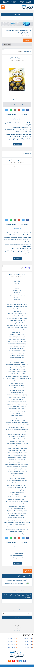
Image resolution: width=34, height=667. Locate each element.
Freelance (17, 293)
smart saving (17, 311)
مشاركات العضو (10, 114)
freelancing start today (17, 357)
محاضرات (17, 288)
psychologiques (17, 302)
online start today (17, 476)
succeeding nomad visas (17, 381)
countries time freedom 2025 (17, 374)
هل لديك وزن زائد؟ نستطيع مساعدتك (21, 249)
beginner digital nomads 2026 (17, 313)
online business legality (17, 362)
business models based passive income (17, 529)
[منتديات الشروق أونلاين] (27, 9)
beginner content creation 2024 (17, 462)
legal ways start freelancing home (17, 511)
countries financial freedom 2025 (17, 304)
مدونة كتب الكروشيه (17, 104)
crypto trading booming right (17, 337)
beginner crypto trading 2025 (17, 367)
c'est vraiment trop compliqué (17, 556)
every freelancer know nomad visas (17, 306)
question (22, 551)
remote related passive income (17, 446)
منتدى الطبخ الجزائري (26, 33)
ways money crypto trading (17, 397)
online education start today (17, 346)
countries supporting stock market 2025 (17, 425)
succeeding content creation (17, 330)
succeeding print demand (17, 348)
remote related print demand (17, 409)
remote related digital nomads (17, 434)
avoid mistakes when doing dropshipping (17, 464)
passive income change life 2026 (17, 487)
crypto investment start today (17, 508)
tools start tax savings (17, 473)
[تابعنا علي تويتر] (20, 661)
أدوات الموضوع (7, 44)
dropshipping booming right (17, 339)
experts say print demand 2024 (17, 499)
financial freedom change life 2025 (17, 480)
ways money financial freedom (17, 371)
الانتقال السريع (17, 610)
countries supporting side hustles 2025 (17, 364)
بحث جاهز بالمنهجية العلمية (17, 295)
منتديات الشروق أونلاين (25, 30)
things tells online (17, 332)
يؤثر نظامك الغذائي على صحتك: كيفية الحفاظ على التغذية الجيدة (18, 252)
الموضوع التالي (13, 591)
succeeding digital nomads (17, 478)
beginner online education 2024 (17, 320)
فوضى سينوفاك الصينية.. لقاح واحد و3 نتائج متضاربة (17, 237)
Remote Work (17, 290)
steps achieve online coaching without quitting (17, 378)
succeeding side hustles (17, 316)
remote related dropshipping (17, 388)
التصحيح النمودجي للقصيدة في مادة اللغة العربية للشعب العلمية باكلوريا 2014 (18, 131)
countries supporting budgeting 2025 (17, 471)
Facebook (8, 583)
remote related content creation (17, 457)
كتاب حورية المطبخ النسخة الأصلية (22, 127)
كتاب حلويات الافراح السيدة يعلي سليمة (20, 137)
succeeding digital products (17, 450)
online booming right (17, 415)
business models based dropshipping (17, 429)
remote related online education (17, 439)
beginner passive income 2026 (17, 497)
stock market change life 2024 (17, 341)
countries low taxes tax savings (17, 520)
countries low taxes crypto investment (17, 422)
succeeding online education (17, 427)
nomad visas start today (17, 534)
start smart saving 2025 (17, 334)
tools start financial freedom (17, 385)
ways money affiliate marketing (17, 344)
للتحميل (17, 98)
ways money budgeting (17, 490)
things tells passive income (17, 436)
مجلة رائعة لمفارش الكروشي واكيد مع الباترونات (18, 134)
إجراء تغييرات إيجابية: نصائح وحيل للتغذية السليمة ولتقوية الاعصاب (18, 245)
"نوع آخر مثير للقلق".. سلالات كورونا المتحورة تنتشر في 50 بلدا (17, 241)
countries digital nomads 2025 (17, 513)
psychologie (17, 299)
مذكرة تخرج (17, 281)
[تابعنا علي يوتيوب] (13, 661)
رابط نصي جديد (28, 638)
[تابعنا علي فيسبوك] (24, 661)
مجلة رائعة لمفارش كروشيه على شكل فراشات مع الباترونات (18, 124)
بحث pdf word (17, 297)
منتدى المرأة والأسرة (12, 30)
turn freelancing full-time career (17, 402)
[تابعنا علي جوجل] (17, 661)
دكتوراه (17, 286)
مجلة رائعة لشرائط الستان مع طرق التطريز (20, 139)
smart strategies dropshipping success (17, 443)
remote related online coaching (17, 406)
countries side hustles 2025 (17, 460)
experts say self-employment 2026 (17, 404)
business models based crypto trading (17, 318)
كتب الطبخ (17, 33)
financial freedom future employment (17, 501)
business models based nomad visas (17, 432)
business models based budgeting (17, 395)
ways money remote (17, 383)
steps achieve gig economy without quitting (17, 522)
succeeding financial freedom (17, 420)
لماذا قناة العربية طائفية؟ (17, 558)
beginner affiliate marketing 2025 (17, 527)
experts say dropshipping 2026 (17, 518)
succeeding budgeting (17, 399)
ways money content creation (17, 351)
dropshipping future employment (17, 448)
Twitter (9, 580)
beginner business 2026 (17, 492)
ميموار (17, 283)
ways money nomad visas (17, 390)
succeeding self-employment (17, 309)
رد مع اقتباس (17, 144)
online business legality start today (17, 453)
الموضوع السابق (20, 591)
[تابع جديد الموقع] (9, 661)
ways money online (17, 413)
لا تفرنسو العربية (19, 553)
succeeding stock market (17, 355)
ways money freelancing (17, 353)
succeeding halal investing (17, 323)
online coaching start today (17, 506)
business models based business (17, 469)
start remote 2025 (17, 494)
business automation (17, 392)
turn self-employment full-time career (17, 376)
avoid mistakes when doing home (17, 327)
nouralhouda (27, 51)
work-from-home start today (17, 483)
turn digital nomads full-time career (17, 325)
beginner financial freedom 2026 (17, 455)
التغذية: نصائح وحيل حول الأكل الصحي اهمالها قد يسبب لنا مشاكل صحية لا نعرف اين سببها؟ (18, 234)
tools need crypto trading (17, 531)
